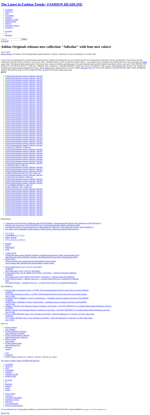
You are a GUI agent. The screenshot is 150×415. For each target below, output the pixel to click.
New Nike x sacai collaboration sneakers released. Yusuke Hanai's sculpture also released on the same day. (42, 229)
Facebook (8, 31)
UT (93, 68)
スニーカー (9, 233)
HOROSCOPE (10, 22)
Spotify (7, 390)
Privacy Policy (10, 394)
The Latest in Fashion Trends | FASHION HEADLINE (41, 4)
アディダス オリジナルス (15, 240)
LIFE (7, 14)
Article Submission (11, 404)
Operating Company (12, 26)
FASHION (9, 10)
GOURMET (9, 16)
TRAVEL (8, 18)
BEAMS (84, 68)
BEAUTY (9, 12)
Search (24, 39)
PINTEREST (10, 247)
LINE (7, 249)
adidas (145, 62)
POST (7, 246)
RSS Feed (8, 402)
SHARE (8, 244)
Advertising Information (13, 398)
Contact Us (9, 28)
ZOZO (45, 70)
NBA (120, 66)
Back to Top (5, 413)
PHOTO (8, 24)
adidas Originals (6, 54)
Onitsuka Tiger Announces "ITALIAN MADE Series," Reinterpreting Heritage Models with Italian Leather (42, 225)
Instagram (8, 35)
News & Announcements (14, 406)
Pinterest (8, 386)
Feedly (7, 388)
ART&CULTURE (11, 20)
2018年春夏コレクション (15, 235)
